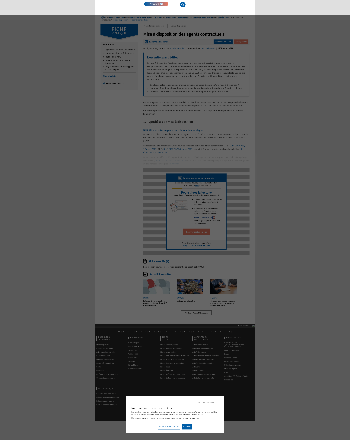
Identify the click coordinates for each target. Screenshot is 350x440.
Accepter (187, 426)
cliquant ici (194, 418)
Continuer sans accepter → (207, 402)
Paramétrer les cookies (169, 426)
